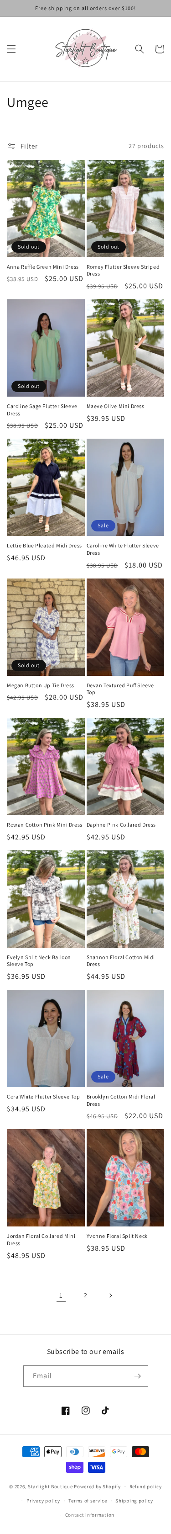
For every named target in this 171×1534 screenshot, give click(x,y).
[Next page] (110, 1295)
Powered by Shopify (97, 1486)
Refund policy (146, 1486)
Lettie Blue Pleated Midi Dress (44, 545)
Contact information (89, 1515)
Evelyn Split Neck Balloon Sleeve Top (39, 961)
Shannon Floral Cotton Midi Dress (121, 961)
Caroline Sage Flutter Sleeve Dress (42, 410)
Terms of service (87, 1500)
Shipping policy (134, 1500)
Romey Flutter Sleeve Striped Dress (123, 270)
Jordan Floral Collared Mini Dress (41, 1239)
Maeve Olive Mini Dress (116, 406)
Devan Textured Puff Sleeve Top (121, 689)
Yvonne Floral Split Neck (117, 1235)
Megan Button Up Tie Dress (40, 685)
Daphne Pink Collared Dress (121, 824)
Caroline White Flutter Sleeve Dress (123, 549)
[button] (11, 49)
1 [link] (61, 1295)
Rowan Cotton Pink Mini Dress (45, 824)
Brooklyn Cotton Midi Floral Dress (121, 1100)
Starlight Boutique (51, 1486)
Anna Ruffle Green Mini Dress (43, 266)
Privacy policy (43, 1500)
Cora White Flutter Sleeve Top (43, 1096)
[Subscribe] (138, 1376)
